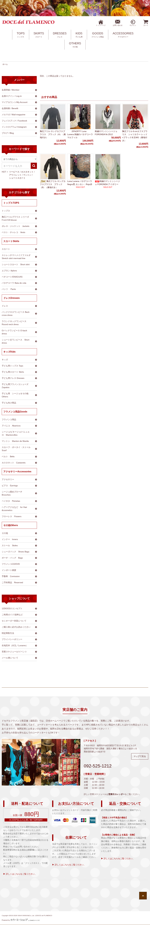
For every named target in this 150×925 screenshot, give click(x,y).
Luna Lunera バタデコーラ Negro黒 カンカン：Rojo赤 (79, 182)
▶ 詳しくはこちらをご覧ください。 (20, 874)
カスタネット (27, 172)
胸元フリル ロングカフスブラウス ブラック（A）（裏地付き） (53, 134)
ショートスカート (17, 178)
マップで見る (140, 756)
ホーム (5, 64)
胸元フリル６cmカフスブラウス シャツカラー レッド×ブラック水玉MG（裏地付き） (135, 136)
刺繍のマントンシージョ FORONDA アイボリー (107, 182)
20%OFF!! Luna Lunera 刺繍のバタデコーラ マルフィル (80, 134)
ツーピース (14, 172)
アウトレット (15, 175)
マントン (27, 175)
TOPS (21, 35)
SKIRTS (39, 35)
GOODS (97, 35)
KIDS (78, 35)
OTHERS (75, 45)
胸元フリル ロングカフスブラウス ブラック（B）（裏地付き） (52, 184)
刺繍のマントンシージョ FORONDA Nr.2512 (106, 133)
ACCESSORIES (123, 35)
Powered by (6, 920)
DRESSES (60, 35)
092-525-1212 (98, 765)
